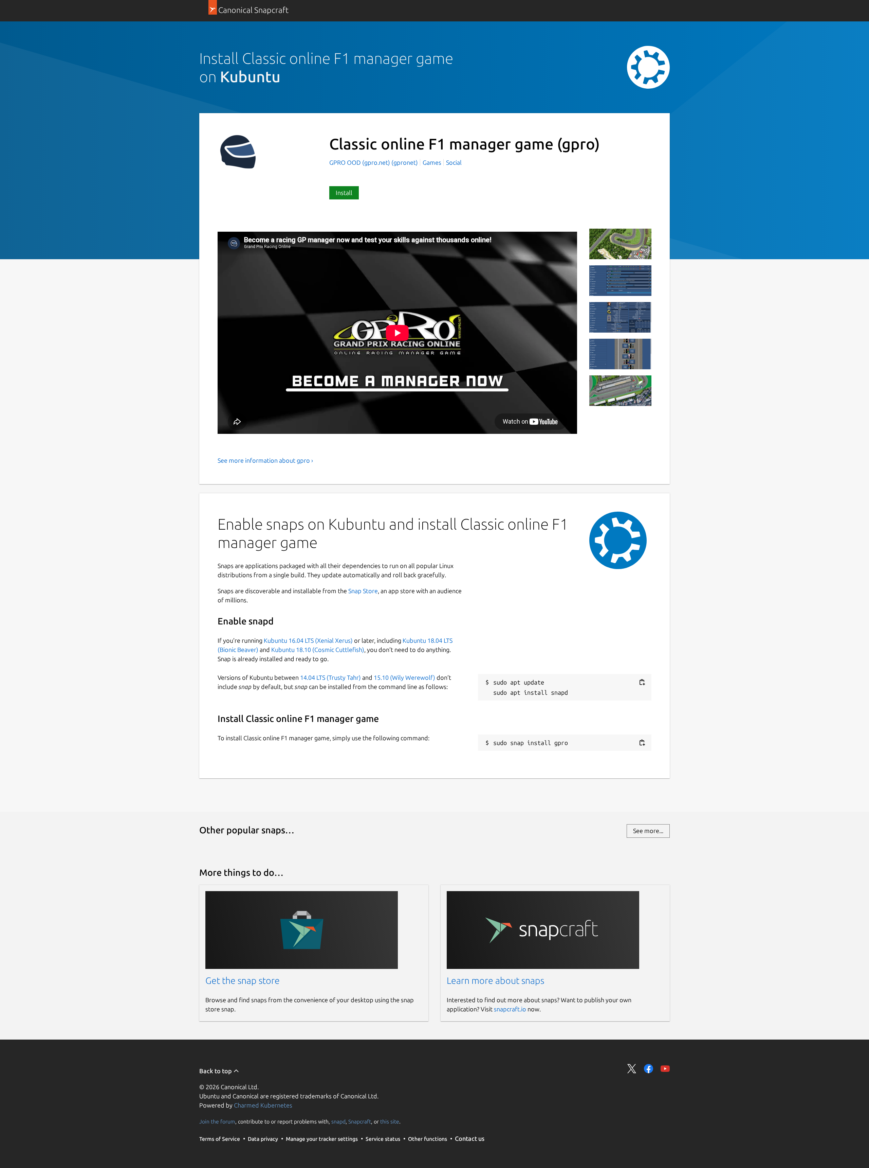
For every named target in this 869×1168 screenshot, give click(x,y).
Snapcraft (359, 1121)
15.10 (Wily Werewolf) (404, 677)
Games (432, 162)
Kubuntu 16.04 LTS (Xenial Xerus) (308, 640)
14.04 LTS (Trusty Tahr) (330, 677)
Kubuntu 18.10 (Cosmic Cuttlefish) (317, 649)
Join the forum (217, 1121)
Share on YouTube (665, 1068)
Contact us (469, 1138)
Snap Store (363, 590)
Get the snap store (242, 980)
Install (344, 192)
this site (389, 1121)
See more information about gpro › (265, 460)
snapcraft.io (510, 1009)
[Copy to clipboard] (641, 682)
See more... (648, 830)
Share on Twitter (631, 1068)
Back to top (216, 1070)
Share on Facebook (648, 1068)
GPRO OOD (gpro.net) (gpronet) (374, 162)
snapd (338, 1121)
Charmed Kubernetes (263, 1105)
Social (454, 162)
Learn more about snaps (495, 980)
